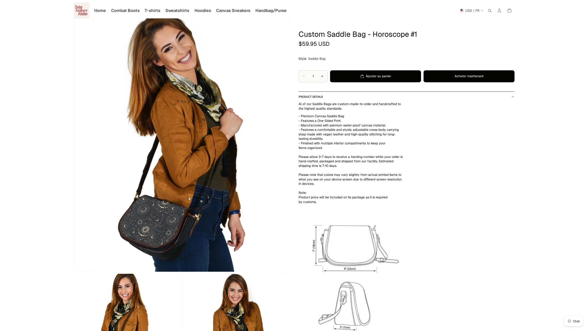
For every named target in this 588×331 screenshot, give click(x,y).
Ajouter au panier (378, 76)
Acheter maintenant (469, 76)
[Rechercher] (490, 11)
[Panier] (509, 11)
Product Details (311, 97)
